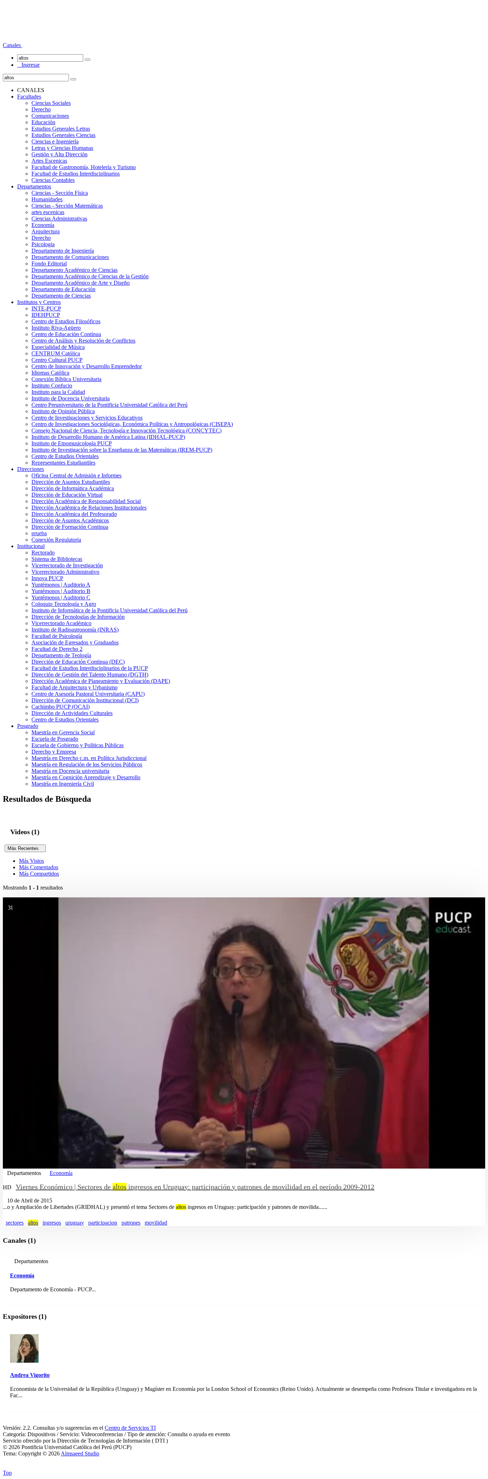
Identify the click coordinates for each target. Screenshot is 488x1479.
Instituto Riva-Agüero (56, 328)
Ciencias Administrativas (59, 219)
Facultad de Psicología (56, 636)
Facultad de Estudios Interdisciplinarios (75, 174)
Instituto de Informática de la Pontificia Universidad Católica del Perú (109, 610)
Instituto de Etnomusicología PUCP (71, 443)
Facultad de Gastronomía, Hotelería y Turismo (83, 167)
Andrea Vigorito (30, 1375)
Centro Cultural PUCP (57, 360)
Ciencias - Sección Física (59, 193)
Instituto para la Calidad (58, 392)
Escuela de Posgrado (54, 739)
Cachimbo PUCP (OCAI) (60, 707)
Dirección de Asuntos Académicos (70, 520)
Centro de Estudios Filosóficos (65, 321)
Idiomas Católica (50, 373)
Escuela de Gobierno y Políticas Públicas (77, 745)
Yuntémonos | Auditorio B (60, 591)
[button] (12, 45)
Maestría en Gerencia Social (63, 732)
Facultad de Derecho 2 (57, 649)
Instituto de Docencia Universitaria (70, 398)
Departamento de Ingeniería (62, 251)
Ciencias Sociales (51, 103)
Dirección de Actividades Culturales (72, 713)
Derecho (41, 109)
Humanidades (47, 199)
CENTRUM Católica (55, 353)
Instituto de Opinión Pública (63, 411)
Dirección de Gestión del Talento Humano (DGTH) (89, 675)
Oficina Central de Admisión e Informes (76, 475)
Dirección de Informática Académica (72, 488)
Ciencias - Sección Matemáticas (67, 206)
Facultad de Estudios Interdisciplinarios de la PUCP (89, 668)
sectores (15, 1223)
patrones (130, 1223)
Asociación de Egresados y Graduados (75, 642)
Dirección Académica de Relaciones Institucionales (88, 508)
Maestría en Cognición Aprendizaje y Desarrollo (85, 777)
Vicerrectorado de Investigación (67, 565)
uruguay (74, 1223)
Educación (43, 122)
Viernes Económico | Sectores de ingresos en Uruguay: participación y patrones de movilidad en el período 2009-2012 (195, 1187)
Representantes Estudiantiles (63, 463)
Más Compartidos (39, 874)
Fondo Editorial (49, 263)
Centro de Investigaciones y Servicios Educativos (87, 418)
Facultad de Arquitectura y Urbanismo (74, 687)
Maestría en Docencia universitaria (70, 771)
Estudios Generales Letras (60, 129)
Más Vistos (31, 861)
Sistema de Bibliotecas (56, 559)
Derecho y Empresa (53, 752)
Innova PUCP (47, 578)
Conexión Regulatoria (56, 540)
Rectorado (43, 552)
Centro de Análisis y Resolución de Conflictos (83, 341)
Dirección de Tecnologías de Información (78, 617)
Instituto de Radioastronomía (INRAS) (75, 630)
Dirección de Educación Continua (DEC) (78, 662)
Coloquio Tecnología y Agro (63, 604)
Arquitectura (45, 231)
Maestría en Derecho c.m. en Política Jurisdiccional (88, 758)
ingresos (52, 1223)
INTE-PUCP (46, 308)
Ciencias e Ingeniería (55, 141)
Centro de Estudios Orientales (65, 456)
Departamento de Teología (61, 655)
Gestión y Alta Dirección (59, 154)
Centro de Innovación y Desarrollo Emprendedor (86, 366)
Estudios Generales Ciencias (63, 135)
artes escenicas (47, 212)
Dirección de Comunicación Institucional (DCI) (85, 700)
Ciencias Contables (53, 180)
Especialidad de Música (58, 347)
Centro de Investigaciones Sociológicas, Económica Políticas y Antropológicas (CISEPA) (132, 424)
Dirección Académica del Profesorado (74, 514)
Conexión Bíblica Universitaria (66, 379)
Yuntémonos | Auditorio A (60, 585)
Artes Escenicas (49, 161)
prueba (39, 533)
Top (7, 1473)
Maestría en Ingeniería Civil (62, 784)
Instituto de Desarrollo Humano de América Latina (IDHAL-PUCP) (108, 437)
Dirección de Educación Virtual (67, 495)
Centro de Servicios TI (130, 1428)
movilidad (156, 1223)
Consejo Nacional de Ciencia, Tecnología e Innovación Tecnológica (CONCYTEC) (126, 430)
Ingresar (28, 65)
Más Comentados (38, 867)
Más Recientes (25, 848)
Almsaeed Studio (80, 1453)
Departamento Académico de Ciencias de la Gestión (90, 276)
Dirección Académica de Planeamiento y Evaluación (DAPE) (100, 681)
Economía (42, 225)
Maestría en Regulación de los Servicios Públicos (86, 764)
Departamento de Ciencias (61, 296)
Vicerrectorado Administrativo (65, 572)
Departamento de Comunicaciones (70, 257)
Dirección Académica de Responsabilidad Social (86, 501)
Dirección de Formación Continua (69, 527)
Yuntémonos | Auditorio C (60, 597)
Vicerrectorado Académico (61, 623)
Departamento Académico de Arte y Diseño (80, 283)
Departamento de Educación (63, 289)
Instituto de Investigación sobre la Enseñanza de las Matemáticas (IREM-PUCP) (121, 450)
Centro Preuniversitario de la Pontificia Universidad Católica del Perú (109, 405)
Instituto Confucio (51, 386)
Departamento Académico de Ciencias (74, 270)
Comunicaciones (50, 116)
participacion (102, 1223)
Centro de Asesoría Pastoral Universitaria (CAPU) (88, 694)
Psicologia (43, 244)
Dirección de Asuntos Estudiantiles (70, 482)
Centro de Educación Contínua (66, 334)
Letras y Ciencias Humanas (62, 148)
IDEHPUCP (45, 315)
